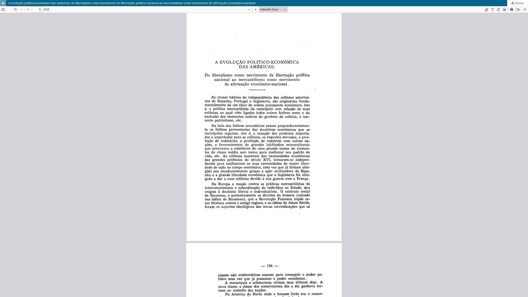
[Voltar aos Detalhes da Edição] (3, 3)
